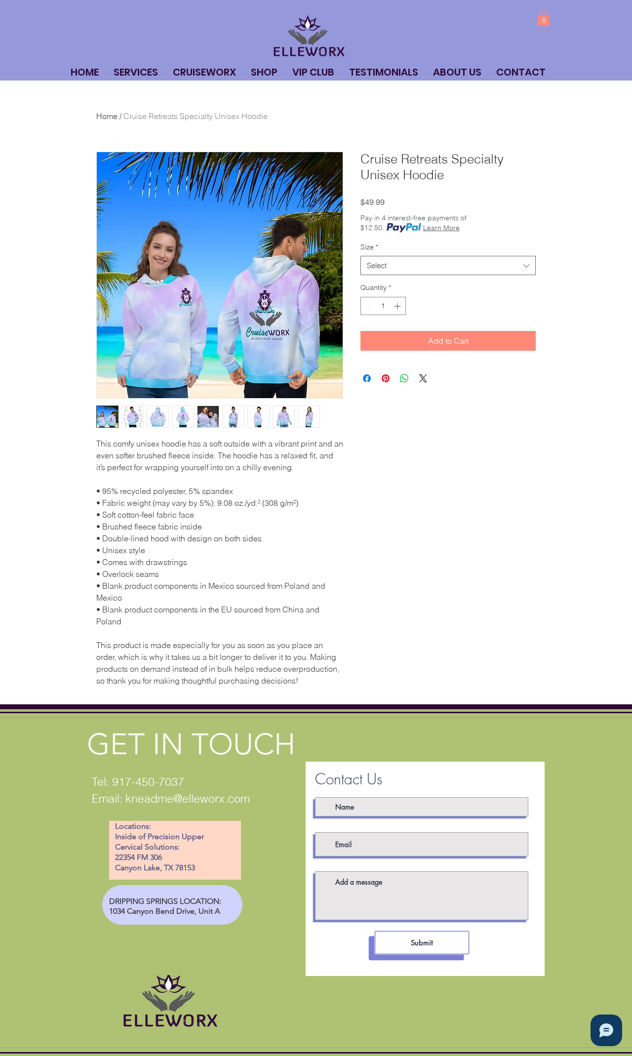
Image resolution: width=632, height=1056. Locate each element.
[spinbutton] (383, 306)
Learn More (441, 227)
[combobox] (448, 265)
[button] (544, 17)
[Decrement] (368, 306)
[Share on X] (423, 378)
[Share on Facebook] (367, 378)
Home (107, 116)
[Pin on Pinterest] (386, 378)
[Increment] (398, 306)
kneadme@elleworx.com (187, 798)
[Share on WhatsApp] (404, 378)
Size (369, 247)
